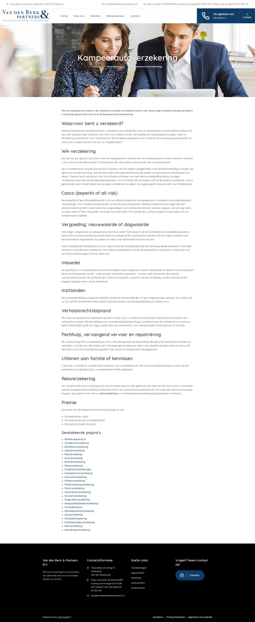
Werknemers (138, 582)
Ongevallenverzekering (77, 499)
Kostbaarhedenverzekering (79, 522)
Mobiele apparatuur (75, 439)
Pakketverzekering (74, 480)
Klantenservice (115, 15)
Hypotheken (137, 572)
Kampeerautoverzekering (78, 473)
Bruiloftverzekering (74, 461)
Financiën (136, 577)
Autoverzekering (73, 458)
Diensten (95, 15)
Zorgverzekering (73, 514)
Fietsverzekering (73, 465)
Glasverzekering (73, 526)
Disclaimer (158, 617)
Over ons (79, 15)
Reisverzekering (73, 454)
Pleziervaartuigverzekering (79, 484)
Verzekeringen (115, 66)
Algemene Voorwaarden (200, 617)
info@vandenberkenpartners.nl (121, 4)
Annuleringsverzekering (77, 529)
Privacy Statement (176, 617)
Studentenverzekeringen (77, 469)
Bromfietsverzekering (76, 446)
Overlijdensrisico (73, 507)
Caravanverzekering (75, 477)
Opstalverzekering (74, 450)
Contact (135, 15)
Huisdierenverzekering (76, 442)
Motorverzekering (74, 488)
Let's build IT (64, 617)
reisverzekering (108, 393)
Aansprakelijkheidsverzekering (81, 503)
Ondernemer (138, 587)
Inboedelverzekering (75, 518)
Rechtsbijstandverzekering (79, 510)
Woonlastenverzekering (77, 492)
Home (64, 15)
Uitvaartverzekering (75, 495)
